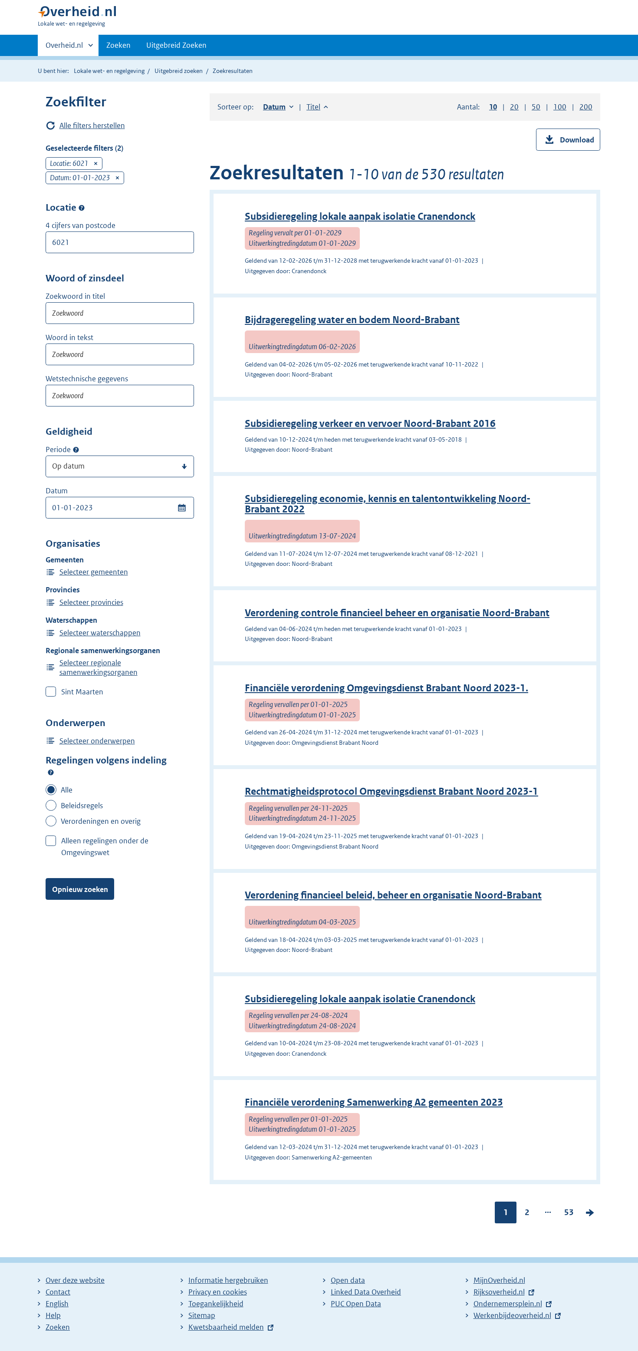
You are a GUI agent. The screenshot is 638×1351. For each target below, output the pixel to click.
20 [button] (514, 107)
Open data (348, 1280)
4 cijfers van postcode (80, 225)
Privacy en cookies (217, 1292)
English (57, 1303)
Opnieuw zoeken (80, 889)
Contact (58, 1292)
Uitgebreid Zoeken (176, 45)
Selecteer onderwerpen (97, 741)
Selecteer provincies (91, 602)
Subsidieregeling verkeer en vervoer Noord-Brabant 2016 (370, 423)
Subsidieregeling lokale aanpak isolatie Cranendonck (360, 216)
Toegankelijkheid (215, 1303)
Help (53, 1315)
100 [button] (559, 107)
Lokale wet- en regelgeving (109, 71)
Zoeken (118, 45)
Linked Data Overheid (366, 1292)
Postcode (82, 207)
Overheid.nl (64, 48)
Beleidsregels (82, 805)
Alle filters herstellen (92, 125)
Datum (57, 491)
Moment (76, 450)
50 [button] (536, 107)
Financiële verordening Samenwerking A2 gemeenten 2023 (374, 1102)
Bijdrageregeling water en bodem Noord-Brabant (352, 320)
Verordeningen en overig (101, 821)
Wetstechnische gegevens (87, 379)
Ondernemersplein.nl (508, 1303)
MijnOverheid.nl (499, 1280)
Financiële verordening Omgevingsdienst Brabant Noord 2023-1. (386, 688)
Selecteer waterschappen (100, 633)
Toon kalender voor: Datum (181, 508)
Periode (58, 449)
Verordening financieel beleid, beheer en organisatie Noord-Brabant (393, 895)
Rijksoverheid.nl (499, 1292)
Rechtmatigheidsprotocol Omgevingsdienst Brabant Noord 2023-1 (391, 791)
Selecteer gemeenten (93, 572)
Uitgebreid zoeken (179, 71)
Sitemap (201, 1315)
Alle (66, 790)
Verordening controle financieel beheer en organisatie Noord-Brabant (397, 613)
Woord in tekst (69, 337)
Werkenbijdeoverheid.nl (512, 1315)
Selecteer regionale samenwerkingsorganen (98, 667)
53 (569, 1214)
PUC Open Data (356, 1303)
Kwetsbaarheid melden (226, 1327)
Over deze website (75, 1280)
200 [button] (585, 107)
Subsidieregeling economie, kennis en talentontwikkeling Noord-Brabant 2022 (387, 504)
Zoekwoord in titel (75, 296)
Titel (317, 107)
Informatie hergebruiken (228, 1280)
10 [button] (493, 107)
